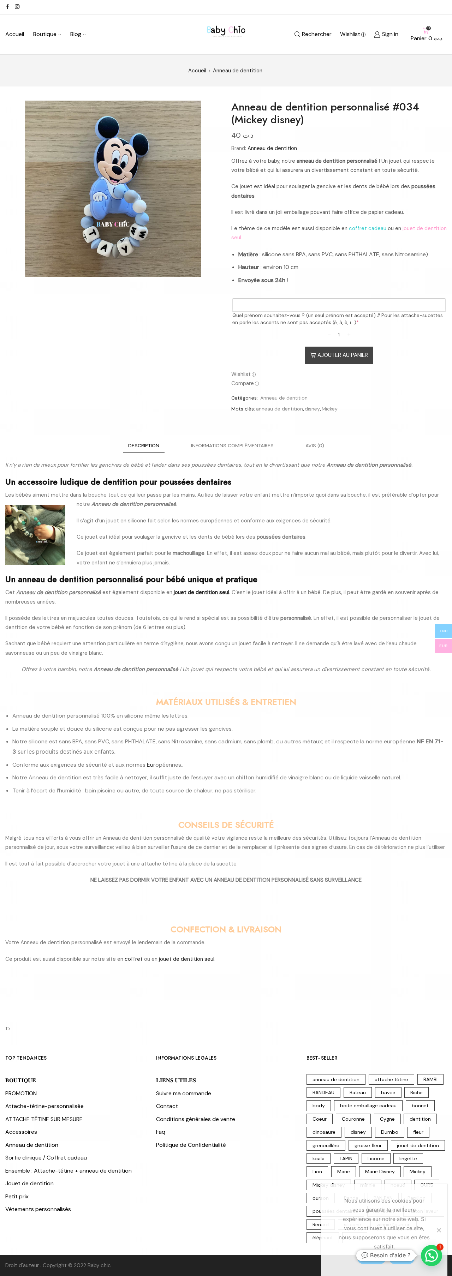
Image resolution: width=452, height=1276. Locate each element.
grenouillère (326, 1145)
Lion (317, 1171)
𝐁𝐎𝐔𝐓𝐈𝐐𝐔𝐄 (20, 1080)
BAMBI (430, 1079)
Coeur (320, 1119)
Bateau (358, 1092)
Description (143, 445)
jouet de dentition (418, 1145)
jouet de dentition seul (186, 959)
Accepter (371, 1258)
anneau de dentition (279, 409)
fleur (418, 1132)
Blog (75, 34)
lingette (408, 1158)
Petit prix (17, 1196)
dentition (420, 1119)
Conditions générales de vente (195, 1119)
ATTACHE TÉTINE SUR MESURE (44, 1119)
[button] (431, 1255)
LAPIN (346, 1158)
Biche (416, 1092)
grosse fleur (368, 1145)
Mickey (330, 409)
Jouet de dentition (29, 1183)
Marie (343, 1171)
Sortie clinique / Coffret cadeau (46, 1157)
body (319, 1105)
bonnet (420, 1105)
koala (319, 1158)
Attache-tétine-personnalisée (44, 1106)
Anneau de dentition (237, 70)
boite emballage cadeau (368, 1105)
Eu (150, 764)
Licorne (376, 1158)
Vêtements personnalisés (38, 1209)
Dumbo (389, 1132)
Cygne (387, 1119)
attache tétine (391, 1079)
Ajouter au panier (342, 355)
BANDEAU (323, 1092)
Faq (160, 1132)
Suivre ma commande (183, 1093)
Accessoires (21, 1132)
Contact (167, 1106)
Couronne (353, 1119)
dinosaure (324, 1132)
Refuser (402, 1258)
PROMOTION (21, 1093)
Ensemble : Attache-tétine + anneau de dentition (68, 1170)
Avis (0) (314, 445)
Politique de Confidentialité (191, 1145)
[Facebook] (7, 7)
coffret (134, 959)
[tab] (144, 445)
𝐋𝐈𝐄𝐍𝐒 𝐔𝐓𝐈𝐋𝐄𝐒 (176, 1080)
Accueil (14, 34)
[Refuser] (438, 1230)
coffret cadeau (367, 228)
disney (312, 409)
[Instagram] (17, 7)
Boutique (44, 34)
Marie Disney (380, 1171)
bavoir (388, 1092)
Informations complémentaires (232, 445)
